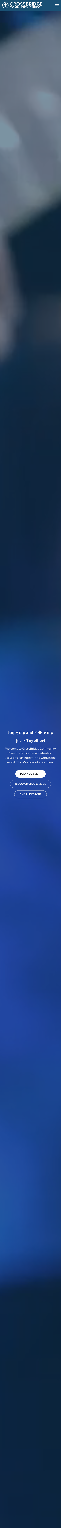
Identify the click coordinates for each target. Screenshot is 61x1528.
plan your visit (30, 773)
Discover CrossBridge (30, 783)
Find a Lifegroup (31, 794)
